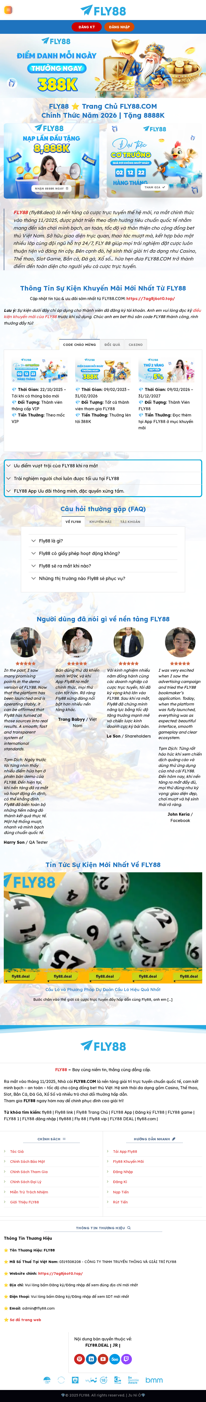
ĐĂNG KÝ (87, 27)
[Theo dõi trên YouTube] (103, 1359)
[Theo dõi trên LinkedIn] (91, 1359)
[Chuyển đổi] (9, 466)
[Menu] (8, 10)
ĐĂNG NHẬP (119, 27)
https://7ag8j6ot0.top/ (150, 298)
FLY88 (61, 1069)
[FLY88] (103, 10)
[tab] (79, 344)
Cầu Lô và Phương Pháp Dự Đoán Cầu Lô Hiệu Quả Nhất (103, 989)
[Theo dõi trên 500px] (114, 1359)
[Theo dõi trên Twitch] (126, 1359)
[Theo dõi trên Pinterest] (79, 1359)
